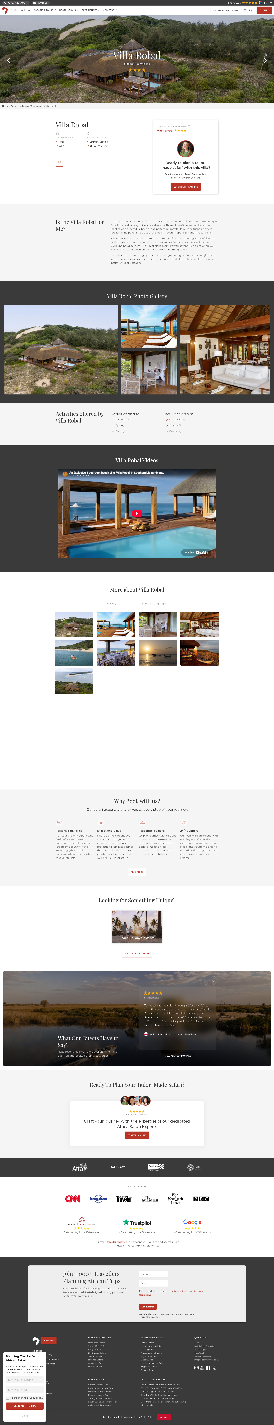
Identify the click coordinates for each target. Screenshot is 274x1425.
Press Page (200, 1349)
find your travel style (225, 10)
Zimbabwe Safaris (97, 1353)
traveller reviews (116, 1242)
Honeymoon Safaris (151, 1346)
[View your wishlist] (245, 10)
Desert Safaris (147, 1359)
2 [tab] (124, 99)
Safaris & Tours (43, 10)
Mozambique (36, 106)
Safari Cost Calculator (204, 1346)
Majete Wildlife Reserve (99, 1405)
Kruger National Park (98, 1384)
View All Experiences (137, 953)
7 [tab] (145, 99)
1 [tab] (119, 99)
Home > (6, 106)
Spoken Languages (154, 603)
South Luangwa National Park (103, 1401)
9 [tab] (154, 99)
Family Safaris (147, 1342)
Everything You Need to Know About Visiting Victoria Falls (163, 1403)
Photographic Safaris (151, 1353)
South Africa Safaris (97, 1346)
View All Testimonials (178, 1056)
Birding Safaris (148, 1370)
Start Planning (137, 1135)
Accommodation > (20, 106)
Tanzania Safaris (95, 1356)
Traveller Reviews (202, 1356)
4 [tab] (132, 99)
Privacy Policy (181, 1291)
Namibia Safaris (95, 1366)
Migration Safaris (149, 1366)
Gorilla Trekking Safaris (152, 1363)
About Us (108, 10)
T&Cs (191, 1314)
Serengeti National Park (100, 1398)
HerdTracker (200, 1353)
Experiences (89, 10)
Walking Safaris (148, 1349)
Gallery (111, 603)
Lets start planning (186, 187)
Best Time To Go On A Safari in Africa (159, 1395)
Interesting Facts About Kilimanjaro (158, 1398)
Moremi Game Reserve (100, 1391)
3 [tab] (128, 99)
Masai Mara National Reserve (102, 1388)
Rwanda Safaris (95, 1359)
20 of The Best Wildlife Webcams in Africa (161, 1388)
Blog (196, 1342)
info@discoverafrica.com (206, 1359)
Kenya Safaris (94, 1349)
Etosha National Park (98, 1395)
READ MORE (137, 872)
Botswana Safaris (96, 1342)
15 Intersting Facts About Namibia (157, 1391)
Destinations (67, 10)
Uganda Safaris (95, 1363)
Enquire (264, 10)
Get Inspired (147, 1306)
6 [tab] (141, 99)
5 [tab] (137, 99)
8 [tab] (149, 99)
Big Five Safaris (148, 1356)
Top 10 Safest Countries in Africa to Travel (161, 1384)
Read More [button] (191, 1034)
